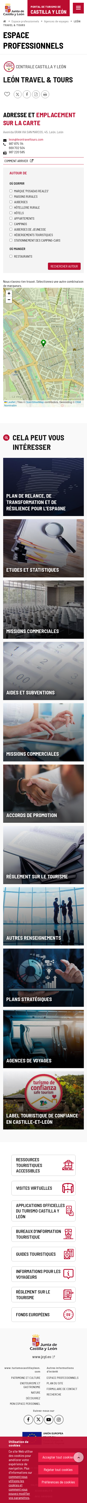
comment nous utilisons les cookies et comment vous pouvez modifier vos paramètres (19, 1487)
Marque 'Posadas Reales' (31, 191)
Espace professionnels (25, 21)
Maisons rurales (26, 196)
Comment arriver (16, 161)
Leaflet (11, 402)
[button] (9, 293)
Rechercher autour (64, 266)
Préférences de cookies (58, 1482)
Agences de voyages (56, 21)
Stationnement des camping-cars (37, 240)
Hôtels (19, 213)
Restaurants (23, 256)
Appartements (24, 218)
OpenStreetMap (35, 402)
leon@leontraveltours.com (26, 139)
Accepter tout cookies (58, 1457)
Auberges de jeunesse (30, 229)
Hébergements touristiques (33, 235)
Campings (20, 224)
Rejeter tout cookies (58, 1469)
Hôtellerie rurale (27, 207)
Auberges (21, 202)
